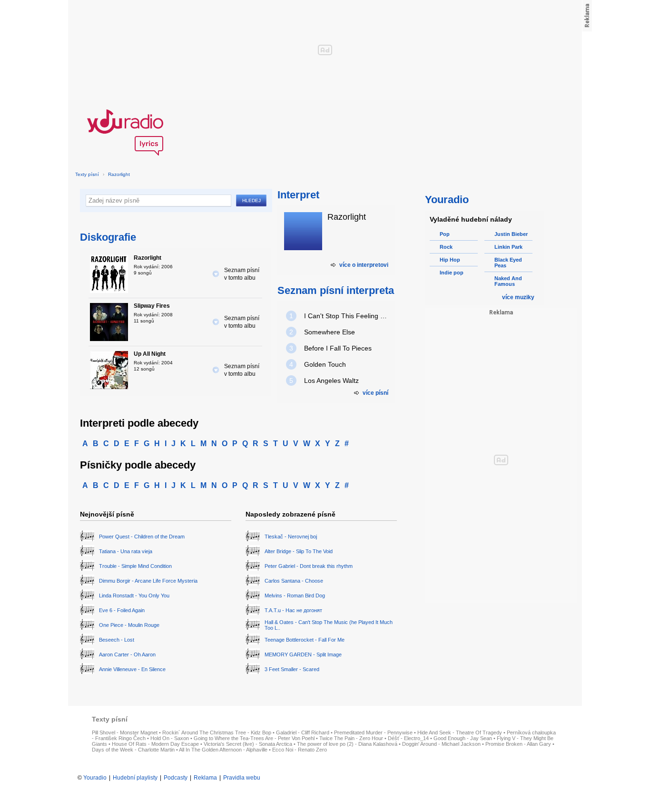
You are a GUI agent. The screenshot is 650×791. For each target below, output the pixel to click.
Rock (446, 247)
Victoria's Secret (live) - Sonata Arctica (248, 744)
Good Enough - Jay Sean (462, 738)
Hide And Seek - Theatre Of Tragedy (459, 732)
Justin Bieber (511, 234)
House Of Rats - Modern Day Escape (155, 744)
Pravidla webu (241, 777)
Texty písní (87, 174)
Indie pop (451, 272)
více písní (375, 393)
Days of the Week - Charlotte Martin (133, 749)
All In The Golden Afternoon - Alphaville (223, 749)
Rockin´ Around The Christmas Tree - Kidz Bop (216, 732)
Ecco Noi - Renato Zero (299, 749)
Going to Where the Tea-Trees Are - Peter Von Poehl (254, 738)
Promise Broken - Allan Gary (518, 744)
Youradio (95, 777)
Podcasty (175, 777)
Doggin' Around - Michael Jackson (441, 744)
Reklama (205, 777)
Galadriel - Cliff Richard (302, 732)
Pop (445, 234)
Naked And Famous (508, 281)
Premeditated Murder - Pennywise (373, 732)
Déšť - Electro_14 (408, 738)
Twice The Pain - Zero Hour (351, 738)
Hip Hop (450, 260)
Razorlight (119, 174)
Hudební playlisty (135, 777)
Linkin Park (508, 247)
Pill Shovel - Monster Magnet (125, 732)
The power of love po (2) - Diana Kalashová (347, 744)
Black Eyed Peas (508, 262)
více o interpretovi (363, 265)
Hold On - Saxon (169, 738)
